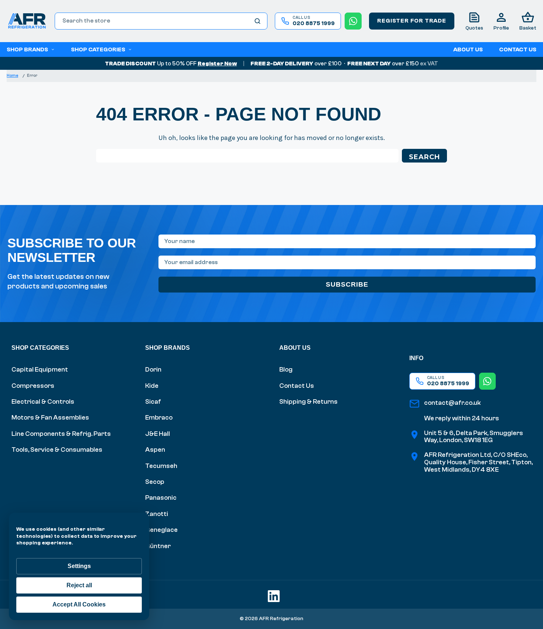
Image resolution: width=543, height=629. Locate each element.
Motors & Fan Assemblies (50, 417)
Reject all (79, 585)
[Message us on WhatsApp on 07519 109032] (353, 21)
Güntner (158, 546)
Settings (79, 566)
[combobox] (161, 21)
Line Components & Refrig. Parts (61, 434)
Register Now (217, 63)
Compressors (32, 386)
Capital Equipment (39, 369)
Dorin (153, 369)
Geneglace (161, 530)
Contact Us (296, 386)
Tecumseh (161, 466)
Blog (286, 369)
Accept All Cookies (79, 604)
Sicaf (153, 402)
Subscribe (347, 284)
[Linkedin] (272, 594)
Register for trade (411, 20)
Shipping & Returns (308, 402)
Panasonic (161, 498)
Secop (154, 482)
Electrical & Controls (42, 402)
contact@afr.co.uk (452, 403)
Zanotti (156, 514)
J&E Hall (157, 434)
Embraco (159, 417)
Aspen (155, 450)
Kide (151, 386)
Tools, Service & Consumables (56, 450)
